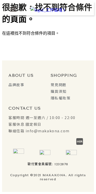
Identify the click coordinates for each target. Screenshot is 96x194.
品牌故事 (16, 84)
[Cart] (84, 9)
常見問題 (59, 84)
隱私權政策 (61, 97)
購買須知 (59, 91)
